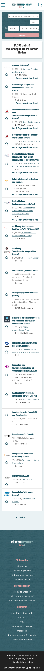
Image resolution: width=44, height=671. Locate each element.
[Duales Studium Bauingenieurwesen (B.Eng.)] (7, 203)
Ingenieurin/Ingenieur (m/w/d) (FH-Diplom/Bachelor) (24, 344)
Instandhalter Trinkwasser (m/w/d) (22, 493)
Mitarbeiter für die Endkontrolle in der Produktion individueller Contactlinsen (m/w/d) (25, 320)
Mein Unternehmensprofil (22, 596)
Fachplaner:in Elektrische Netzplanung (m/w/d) (22, 455)
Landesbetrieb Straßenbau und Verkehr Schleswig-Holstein (23, 210)
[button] (6, 28)
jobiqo (30, 662)
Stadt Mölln (27, 479)
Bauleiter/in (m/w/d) (20, 65)
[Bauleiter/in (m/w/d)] (7, 67)
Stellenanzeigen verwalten (22, 600)
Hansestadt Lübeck (30, 258)
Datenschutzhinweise (22, 626)
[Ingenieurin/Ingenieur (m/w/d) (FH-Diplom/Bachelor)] (7, 344)
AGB (22, 621)
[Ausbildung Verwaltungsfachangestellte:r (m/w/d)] (7, 250)
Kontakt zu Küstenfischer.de (22, 635)
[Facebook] (20, 552)
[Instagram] (24, 552)
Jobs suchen (22, 566)
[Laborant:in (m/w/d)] (7, 477)
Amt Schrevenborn (31, 399)
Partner (22, 617)
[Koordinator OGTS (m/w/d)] (7, 436)
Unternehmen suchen (22, 575)
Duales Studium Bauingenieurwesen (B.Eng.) (23, 202)
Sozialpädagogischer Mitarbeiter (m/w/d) (25, 294)
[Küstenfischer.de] (22, 5)
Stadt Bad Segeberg (31, 122)
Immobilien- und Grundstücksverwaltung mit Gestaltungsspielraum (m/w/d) (24, 368)
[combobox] (23, 16)
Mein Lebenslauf (22, 579)
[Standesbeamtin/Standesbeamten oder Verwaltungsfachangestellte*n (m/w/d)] (7, 111)
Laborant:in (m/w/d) (20, 475)
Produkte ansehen (22, 591)
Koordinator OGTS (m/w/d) (22, 434)
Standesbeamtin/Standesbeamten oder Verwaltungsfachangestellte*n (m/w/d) (25, 114)
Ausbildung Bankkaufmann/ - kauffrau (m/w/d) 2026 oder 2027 (25, 227)
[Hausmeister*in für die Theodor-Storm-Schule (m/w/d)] (7, 136)
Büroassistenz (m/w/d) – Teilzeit (25, 270)
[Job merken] (7, 74)
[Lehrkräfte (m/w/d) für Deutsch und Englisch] (7, 181)
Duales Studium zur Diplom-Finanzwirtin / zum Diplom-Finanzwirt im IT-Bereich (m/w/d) (25, 156)
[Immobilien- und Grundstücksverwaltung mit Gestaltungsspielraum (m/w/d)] (7, 367)
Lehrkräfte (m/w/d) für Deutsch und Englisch (25, 180)
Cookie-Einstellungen (22, 639)
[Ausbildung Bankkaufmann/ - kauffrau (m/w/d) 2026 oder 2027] (7, 228)
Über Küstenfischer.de (22, 613)
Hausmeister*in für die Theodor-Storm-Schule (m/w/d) (25, 136)
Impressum (22, 630)
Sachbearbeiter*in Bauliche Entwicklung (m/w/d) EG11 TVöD (24, 394)
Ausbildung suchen (22, 570)
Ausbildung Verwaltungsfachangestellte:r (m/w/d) (24, 251)
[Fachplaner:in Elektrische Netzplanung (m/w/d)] (7, 455)
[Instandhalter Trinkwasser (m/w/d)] (7, 494)
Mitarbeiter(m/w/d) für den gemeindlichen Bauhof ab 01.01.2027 (23, 87)
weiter (22, 517)
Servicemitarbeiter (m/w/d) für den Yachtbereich (24, 413)
